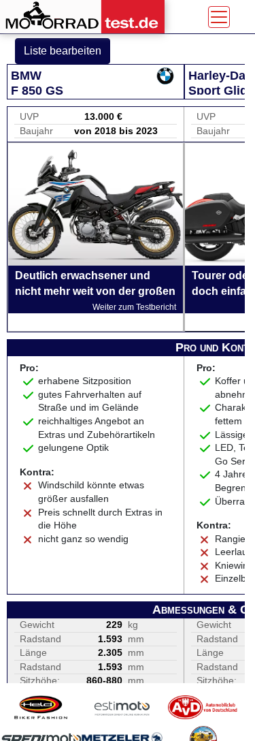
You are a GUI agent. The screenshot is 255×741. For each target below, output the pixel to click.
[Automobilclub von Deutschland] (203, 707)
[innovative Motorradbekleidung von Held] (41, 707)
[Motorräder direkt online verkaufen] (122, 707)
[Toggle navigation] (219, 17)
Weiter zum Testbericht (134, 307)
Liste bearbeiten (62, 51)
